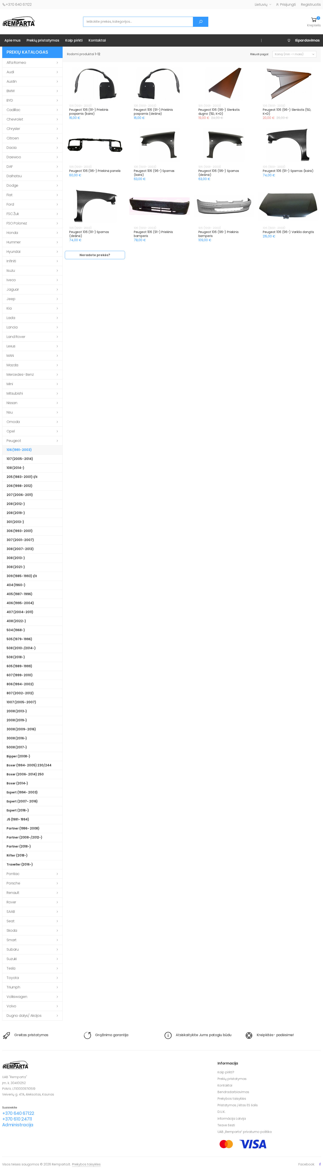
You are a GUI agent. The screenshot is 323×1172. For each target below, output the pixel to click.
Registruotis (311, 4)
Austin (12, 81)
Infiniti (11, 261)
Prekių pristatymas (43, 40)
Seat (10, 921)
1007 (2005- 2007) (21, 702)
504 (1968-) (16, 630)
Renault (13, 892)
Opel (11, 431)
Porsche (13, 883)
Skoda (12, 930)
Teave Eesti (226, 1125)
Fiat (9, 194)
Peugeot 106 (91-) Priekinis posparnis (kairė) (88, 112)
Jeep (11, 298)
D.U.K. (221, 1112)
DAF (10, 166)
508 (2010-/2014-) (21, 648)
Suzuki (12, 958)
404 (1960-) (16, 585)
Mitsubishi (15, 393)
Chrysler (13, 128)
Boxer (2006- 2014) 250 (25, 774)
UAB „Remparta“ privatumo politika (245, 1132)
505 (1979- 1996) (19, 639)
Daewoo (14, 157)
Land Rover (16, 336)
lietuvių (261, 4)
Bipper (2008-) (18, 756)
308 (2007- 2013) (20, 549)
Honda (12, 232)
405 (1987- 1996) (20, 594)
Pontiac (13, 873)
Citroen (13, 138)
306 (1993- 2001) (20, 531)
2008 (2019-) (17, 720)
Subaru (13, 949)
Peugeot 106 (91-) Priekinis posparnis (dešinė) (153, 112)
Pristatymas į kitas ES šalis (238, 1105)
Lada (11, 317)
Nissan (12, 402)
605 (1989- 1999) (19, 666)
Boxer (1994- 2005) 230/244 (29, 765)
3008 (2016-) (17, 738)
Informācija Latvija (232, 1118)
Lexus (11, 346)
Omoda (13, 421)
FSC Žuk (13, 213)
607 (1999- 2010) (20, 675)
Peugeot (14, 440)
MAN (10, 355)
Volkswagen (17, 996)
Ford (10, 204)
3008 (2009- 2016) (21, 729)
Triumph (13, 987)
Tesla (11, 968)
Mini (10, 383)
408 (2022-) (16, 621)
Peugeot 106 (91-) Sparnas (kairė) (288, 171)
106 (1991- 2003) (19, 450)
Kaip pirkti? (226, 1072)
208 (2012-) (16, 504)
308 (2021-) (16, 567)
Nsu (10, 412)
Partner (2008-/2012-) (24, 837)
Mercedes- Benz (20, 374)
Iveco (11, 280)
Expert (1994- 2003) (22, 792)
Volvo (11, 1006)
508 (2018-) (16, 657)
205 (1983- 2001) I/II (22, 477)
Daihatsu (14, 176)
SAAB (11, 911)
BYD (10, 100)
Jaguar (13, 289)
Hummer (14, 242)
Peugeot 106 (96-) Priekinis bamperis (218, 234)
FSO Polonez (17, 223)
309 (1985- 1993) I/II (22, 576)
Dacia (11, 147)
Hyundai (13, 251)
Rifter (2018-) (17, 855)
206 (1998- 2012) (20, 486)
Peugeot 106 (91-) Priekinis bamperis (153, 234)
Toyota (13, 977)
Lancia (12, 327)
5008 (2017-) (17, 747)
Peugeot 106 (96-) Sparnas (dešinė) (218, 173)
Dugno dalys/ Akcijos (24, 1015)
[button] (314, 22)
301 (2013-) (15, 522)
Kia (9, 308)
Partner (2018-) (19, 846)
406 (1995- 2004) (20, 603)
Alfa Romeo (16, 62)
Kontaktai (97, 40)
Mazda (12, 365)
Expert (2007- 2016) (22, 801)
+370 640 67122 (19, 4)
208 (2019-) (16, 513)
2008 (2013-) (17, 711)
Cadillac (13, 109)
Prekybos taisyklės (232, 1098)
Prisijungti (288, 4)
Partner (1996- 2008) (23, 828)
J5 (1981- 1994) (18, 819)
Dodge (12, 185)
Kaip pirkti (74, 40)
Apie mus (12, 40)
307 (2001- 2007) (20, 540)
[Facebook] (320, 1164)
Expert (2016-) (18, 810)
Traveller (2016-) (20, 864)
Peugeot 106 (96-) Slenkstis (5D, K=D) (287, 112)
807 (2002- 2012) (20, 693)
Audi (10, 72)
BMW (11, 90)
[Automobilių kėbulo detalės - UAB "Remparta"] (18, 21)
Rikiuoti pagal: (259, 54)
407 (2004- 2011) (20, 612)
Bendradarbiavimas (233, 1092)
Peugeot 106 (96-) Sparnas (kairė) (154, 173)
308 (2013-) (16, 558)
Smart (11, 939)
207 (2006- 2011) (20, 495)
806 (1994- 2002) (20, 684)
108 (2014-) (15, 468)
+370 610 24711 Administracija (17, 1122)
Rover (11, 902)
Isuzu (11, 270)
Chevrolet (15, 119)
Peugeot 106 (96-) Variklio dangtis (288, 232)
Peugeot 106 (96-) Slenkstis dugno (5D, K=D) (219, 112)
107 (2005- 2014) (20, 459)
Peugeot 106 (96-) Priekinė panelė (94, 171)
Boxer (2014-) (17, 783)
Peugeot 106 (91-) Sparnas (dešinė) (89, 234)
